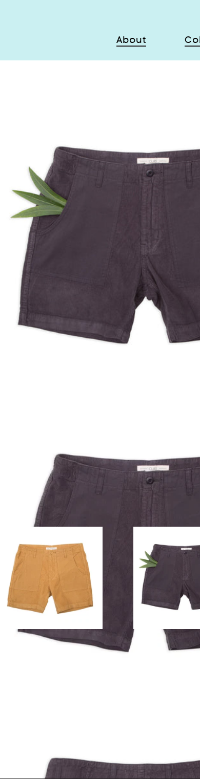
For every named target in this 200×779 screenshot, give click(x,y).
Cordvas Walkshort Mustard (51, 585)
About (131, 40)
